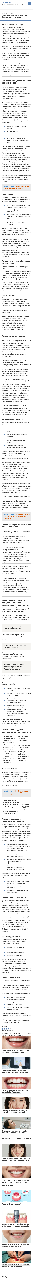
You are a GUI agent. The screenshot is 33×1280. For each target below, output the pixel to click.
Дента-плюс (6, 2)
